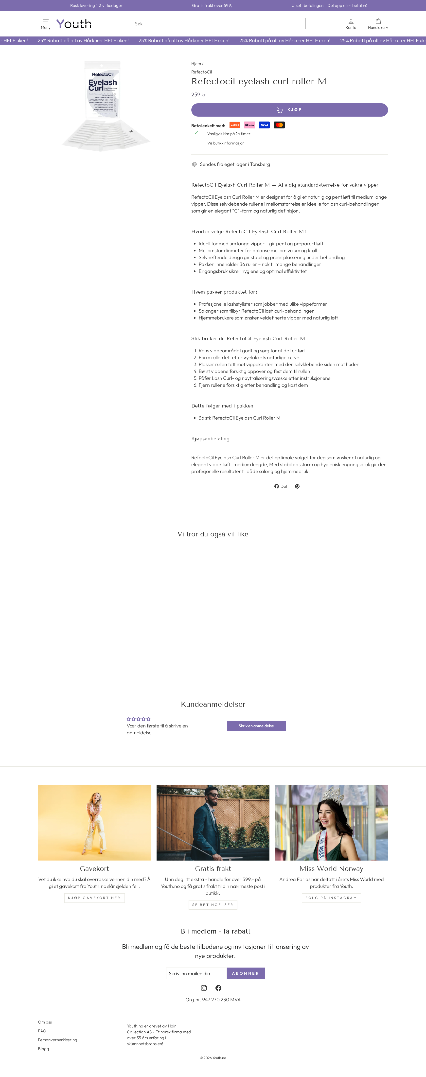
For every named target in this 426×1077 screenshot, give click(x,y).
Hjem (196, 63)
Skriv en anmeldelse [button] (256, 725)
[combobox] (218, 23)
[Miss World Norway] (331, 823)
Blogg (43, 1048)
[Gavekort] (94, 823)
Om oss (45, 1021)
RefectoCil (201, 72)
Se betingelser (213, 904)
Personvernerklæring (57, 1039)
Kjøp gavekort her (94, 898)
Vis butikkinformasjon (226, 143)
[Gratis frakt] (213, 823)
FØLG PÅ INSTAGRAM (331, 898)
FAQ (42, 1030)
